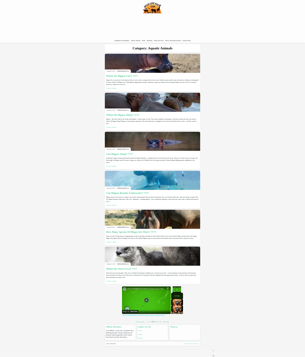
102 (160, 322)
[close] (213, 350)
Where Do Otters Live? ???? (121, 268)
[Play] (172, 292)
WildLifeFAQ (113, 343)
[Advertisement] (152, 27)
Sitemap (140, 338)
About (140, 330)
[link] (124, 289)
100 (155, 322)
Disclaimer (196, 343)
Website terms (191, 343)
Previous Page (140, 322)
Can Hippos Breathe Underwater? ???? (127, 193)
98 (151, 322)
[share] (167, 288)
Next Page (166, 322)
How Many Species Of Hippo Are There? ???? (131, 231)
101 (158, 322)
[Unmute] (174, 292)
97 (149, 322)
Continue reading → (112, 88)
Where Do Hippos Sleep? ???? (122, 114)
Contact (140, 334)
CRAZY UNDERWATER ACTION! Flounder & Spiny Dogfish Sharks (146, 289)
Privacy (185, 343)
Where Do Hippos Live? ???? (122, 75)
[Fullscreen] (181, 292)
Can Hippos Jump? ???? (119, 154)
